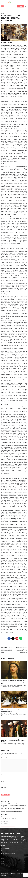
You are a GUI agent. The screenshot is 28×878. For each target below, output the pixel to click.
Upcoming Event (4, 823)
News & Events (4, 859)
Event (2, 819)
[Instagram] (14, 870)
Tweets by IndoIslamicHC (8, 826)
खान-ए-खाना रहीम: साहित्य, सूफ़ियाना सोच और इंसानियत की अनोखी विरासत (12, 808)
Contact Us (3, 864)
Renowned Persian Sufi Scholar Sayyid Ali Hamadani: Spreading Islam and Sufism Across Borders (12, 740)
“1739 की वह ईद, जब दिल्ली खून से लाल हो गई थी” (9, 803)
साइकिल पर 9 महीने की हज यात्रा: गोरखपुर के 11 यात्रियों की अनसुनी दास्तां (12, 809)
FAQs (2, 863)
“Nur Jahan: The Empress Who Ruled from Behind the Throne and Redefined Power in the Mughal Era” (13, 682)
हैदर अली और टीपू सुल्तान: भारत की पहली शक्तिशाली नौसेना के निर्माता (11, 811)
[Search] (26, 6)
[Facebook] (10, 870)
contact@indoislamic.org (9, 853)
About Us (3, 858)
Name (2, 775)
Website (3, 787)
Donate (20, 6)
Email (2, 781)
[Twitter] (18, 870)
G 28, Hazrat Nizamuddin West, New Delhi (12, 850)
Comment (4, 757)
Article (2, 13)
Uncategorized (4, 821)
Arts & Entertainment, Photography (8, 818)
